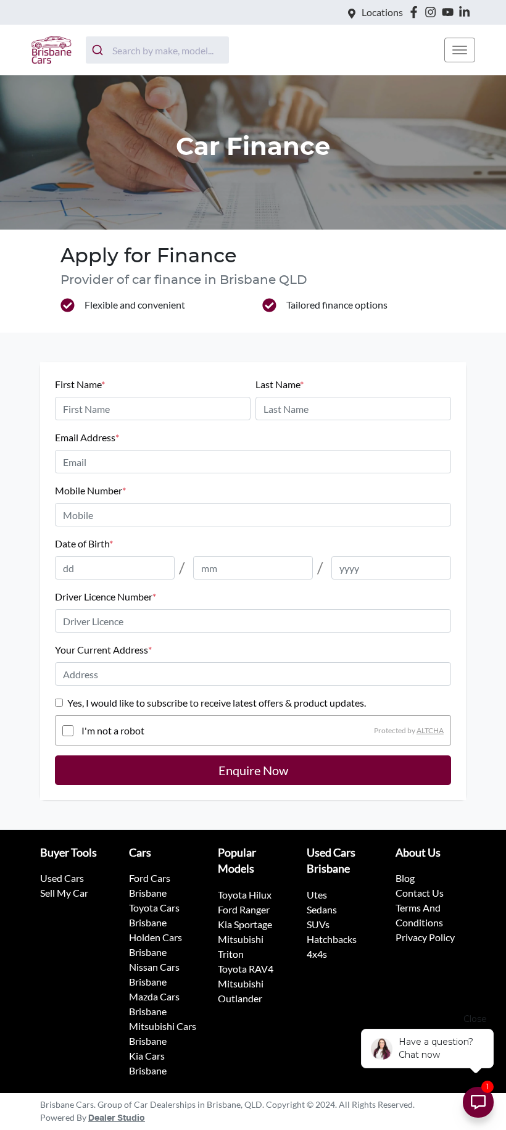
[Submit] (99, 50)
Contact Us (420, 893)
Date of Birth (84, 543)
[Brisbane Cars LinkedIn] (466, 12)
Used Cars (62, 878)
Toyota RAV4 (245, 968)
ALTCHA (430, 730)
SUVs (318, 924)
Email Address (87, 437)
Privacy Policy (425, 937)
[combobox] (157, 50)
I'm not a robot (112, 730)
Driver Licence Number (105, 596)
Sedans (322, 909)
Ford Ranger (244, 909)
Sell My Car (64, 893)
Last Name (279, 384)
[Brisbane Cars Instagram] (433, 12)
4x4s (317, 954)
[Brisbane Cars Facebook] (416, 12)
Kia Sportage (245, 924)
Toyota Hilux (245, 894)
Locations (382, 12)
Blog (405, 878)
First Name (80, 384)
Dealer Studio (116, 1118)
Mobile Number (90, 490)
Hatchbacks (332, 939)
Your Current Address (103, 649)
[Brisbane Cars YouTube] (450, 12)
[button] (459, 50)
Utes (317, 894)
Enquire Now (253, 770)
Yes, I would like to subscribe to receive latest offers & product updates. (216, 702)
